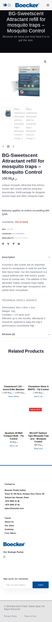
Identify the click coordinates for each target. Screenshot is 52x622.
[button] (9, 5)
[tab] (26, 257)
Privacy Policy (10, 616)
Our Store (9, 525)
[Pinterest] (14, 244)
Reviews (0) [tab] (8, 334)
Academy (9, 529)
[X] (8, 244)
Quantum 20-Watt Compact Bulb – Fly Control (14, 436)
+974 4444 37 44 (12, 505)
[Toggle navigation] (41, 5)
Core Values (10, 533)
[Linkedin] (19, 244)
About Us (9, 522)
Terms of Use (30, 616)
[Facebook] (3, 244)
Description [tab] (8, 257)
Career (8, 518)
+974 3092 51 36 (12, 501)
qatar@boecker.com (14, 508)
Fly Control (19, 233)
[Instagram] (5, 475)
